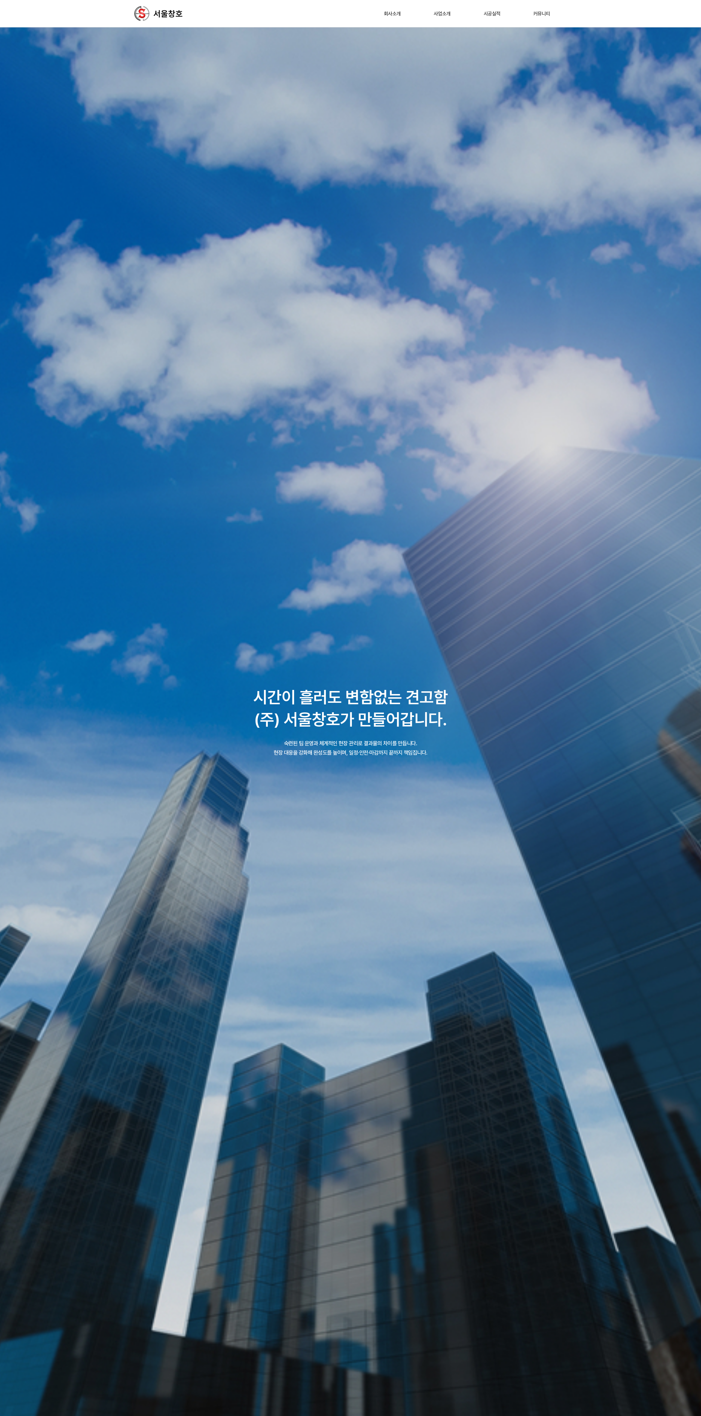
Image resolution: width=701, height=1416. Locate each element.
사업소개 (442, 13)
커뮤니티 (541, 13)
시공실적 (492, 13)
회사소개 (392, 13)
